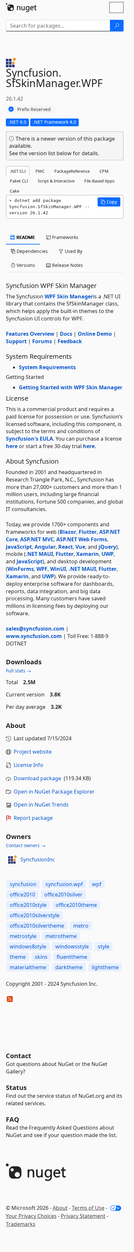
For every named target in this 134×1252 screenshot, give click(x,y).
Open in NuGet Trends (41, 804)
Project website (33, 751)
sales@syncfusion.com (35, 628)
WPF (41, 568)
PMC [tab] (40, 171)
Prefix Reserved (34, 109)
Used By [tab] (72, 251)
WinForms (20, 568)
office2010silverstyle (35, 915)
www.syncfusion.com (34, 636)
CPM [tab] (104, 171)
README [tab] (25, 237)
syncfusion (23, 884)
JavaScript (19, 546)
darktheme (69, 967)
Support (16, 341)
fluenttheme (72, 956)
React (65, 546)
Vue (80, 546)
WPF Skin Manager (69, 296)
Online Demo (95, 333)
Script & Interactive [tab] (56, 181)
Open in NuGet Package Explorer (54, 791)
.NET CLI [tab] (18, 171)
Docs (66, 333)
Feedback (70, 341)
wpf (96, 884)
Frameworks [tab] (64, 237)
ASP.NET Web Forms (81, 539)
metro (80, 925)
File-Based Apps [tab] (99, 181)
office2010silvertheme (37, 925)
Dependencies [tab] (31, 251)
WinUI (58, 568)
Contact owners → (26, 845)
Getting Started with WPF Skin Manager (70, 387)
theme (18, 956)
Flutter (88, 531)
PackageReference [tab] (72, 171)
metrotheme (61, 936)
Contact (18, 1055)
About (60, 1207)
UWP (107, 553)
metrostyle (23, 936)
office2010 (22, 894)
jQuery (107, 546)
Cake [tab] (14, 191)
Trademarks (20, 1224)
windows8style (28, 946)
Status (16, 1087)
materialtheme (28, 967)
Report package (33, 817)
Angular (45, 546)
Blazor (68, 531)
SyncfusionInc (37, 859)
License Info (28, 765)
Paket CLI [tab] (19, 181)
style (103, 946)
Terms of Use (88, 1207)
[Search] (117, 25)
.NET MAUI (39, 553)
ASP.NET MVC (37, 539)
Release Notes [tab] (67, 265)
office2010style (28, 904)
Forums (42, 341)
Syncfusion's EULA (29, 438)
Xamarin (87, 553)
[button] (109, 202)
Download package (37, 778)
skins (41, 956)
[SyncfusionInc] (12, 859)
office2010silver (63, 894)
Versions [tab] (25, 265)
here (12, 446)
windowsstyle (72, 946)
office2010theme (76, 904)
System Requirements (47, 367)
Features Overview (30, 333)
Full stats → (18, 671)
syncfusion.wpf (64, 884)
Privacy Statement (83, 1216)
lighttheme (105, 967)
